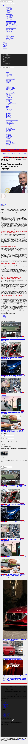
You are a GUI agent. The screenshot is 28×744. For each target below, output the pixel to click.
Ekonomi (5, 43)
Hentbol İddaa (6, 714)
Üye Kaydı (5, 704)
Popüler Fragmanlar (10, 38)
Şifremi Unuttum (9, 131)
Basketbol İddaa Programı (11, 22)
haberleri (5, 318)
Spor (4, 42)
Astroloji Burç (9, 75)
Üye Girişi (5, 702)
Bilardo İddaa (6, 715)
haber (4, 315)
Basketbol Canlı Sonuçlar (11, 21)
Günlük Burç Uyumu (10, 97)
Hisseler (7, 32)
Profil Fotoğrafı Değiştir (11, 129)
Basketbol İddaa (6, 713)
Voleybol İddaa (6, 716)
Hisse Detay (8, 104)
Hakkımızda (8, 101)
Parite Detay (8, 125)
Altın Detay (8, 70)
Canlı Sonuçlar (9, 18)
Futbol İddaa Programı (10, 24)
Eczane (7, 86)
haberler (4, 317)
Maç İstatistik (8, 117)
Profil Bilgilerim (9, 128)
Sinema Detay (9, 134)
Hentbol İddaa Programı (11, 26)
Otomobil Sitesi (9, 124)
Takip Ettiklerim (9, 136)
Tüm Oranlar (8, 141)
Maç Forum (8, 115)
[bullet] (14, 441)
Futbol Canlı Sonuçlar (10, 19)
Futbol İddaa (5, 712)
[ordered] (12, 441)
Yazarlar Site (8, 144)
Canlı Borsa (8, 11)
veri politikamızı (21, 739)
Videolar (5, 45)
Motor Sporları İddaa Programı (12, 25)
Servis (4, 5)
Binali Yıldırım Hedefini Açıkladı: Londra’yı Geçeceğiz (12, 150)
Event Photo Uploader (10, 87)
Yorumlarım (8, 145)
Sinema (7, 133)
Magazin (5, 44)
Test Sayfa (8, 140)
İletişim (7, 107)
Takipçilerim (8, 137)
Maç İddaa (8, 116)
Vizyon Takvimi (9, 39)
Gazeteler (8, 10)
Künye (7, 111)
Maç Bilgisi (8, 113)
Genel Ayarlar (8, 95)
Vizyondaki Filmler (10, 36)
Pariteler (7, 33)
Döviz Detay (8, 83)
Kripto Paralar (9, 31)
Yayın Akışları (7, 58)
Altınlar (7, 35)
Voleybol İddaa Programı (11, 28)
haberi (4, 316)
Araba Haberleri (9, 74)
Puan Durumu (9, 14)
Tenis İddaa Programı (10, 29)
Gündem (5, 41)
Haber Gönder (9, 17)
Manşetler (8, 118)
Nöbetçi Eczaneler (9, 16)
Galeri (4, 46)
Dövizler (7, 30)
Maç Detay (8, 114)
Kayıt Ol (7, 108)
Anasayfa (4, 149)
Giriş (7, 96)
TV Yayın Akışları (9, 15)
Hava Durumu (9, 9)
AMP (7, 73)
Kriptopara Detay (9, 110)
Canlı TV (8, 12)
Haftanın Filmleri (9, 37)
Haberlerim (8, 100)
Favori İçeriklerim (9, 89)
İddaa (5, 65)
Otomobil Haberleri (10, 123)
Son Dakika (8, 7)
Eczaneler (6, 62)
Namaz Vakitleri (9, 8)
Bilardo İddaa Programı (10, 23)
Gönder (2, 441)
